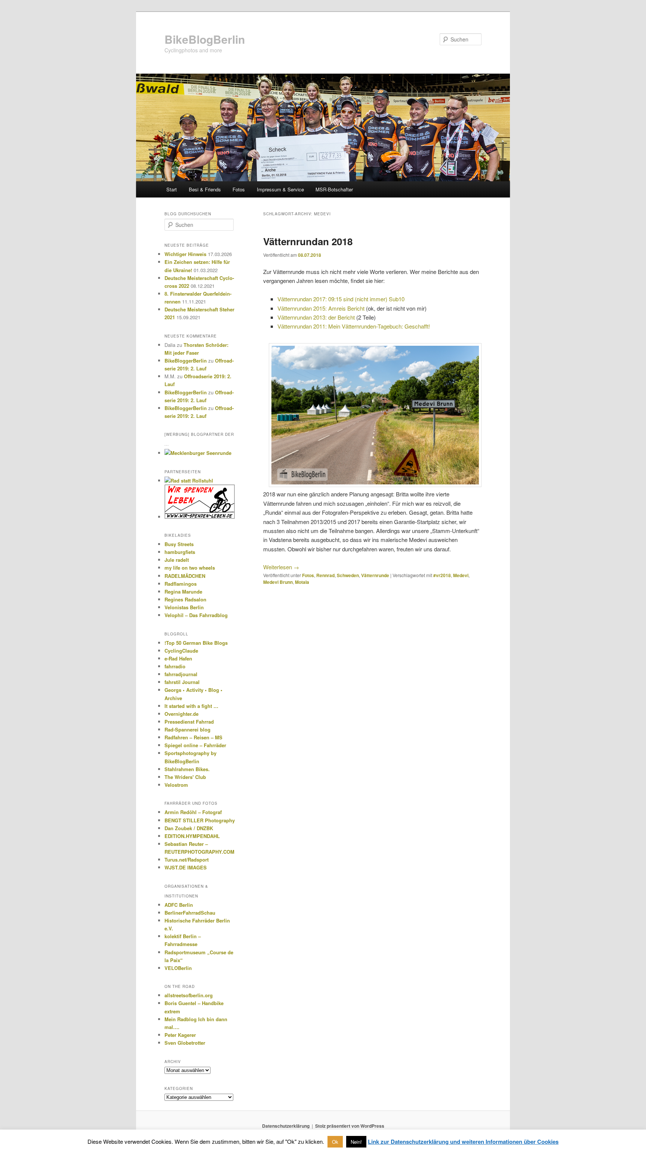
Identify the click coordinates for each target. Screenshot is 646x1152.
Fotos (239, 189)
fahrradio (174, 666)
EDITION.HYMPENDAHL (192, 836)
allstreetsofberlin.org (188, 995)
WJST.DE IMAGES (185, 867)
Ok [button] (335, 1141)
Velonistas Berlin (184, 607)
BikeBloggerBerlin (185, 360)
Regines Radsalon (185, 599)
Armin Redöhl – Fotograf (193, 812)
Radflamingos (180, 583)
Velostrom (176, 784)
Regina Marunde (183, 591)
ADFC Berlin (178, 904)
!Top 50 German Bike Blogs (196, 642)
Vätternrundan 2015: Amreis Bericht (320, 308)
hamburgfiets (179, 551)
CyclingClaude (181, 650)
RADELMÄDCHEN (184, 575)
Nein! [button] (356, 1141)
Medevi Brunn (278, 582)
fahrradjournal (180, 674)
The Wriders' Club (185, 776)
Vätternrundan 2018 (308, 241)
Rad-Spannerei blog (187, 729)
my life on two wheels (189, 567)
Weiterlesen (281, 567)
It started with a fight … (191, 705)
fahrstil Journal (182, 682)
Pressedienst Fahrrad (189, 721)
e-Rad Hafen (178, 658)
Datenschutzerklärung (286, 1125)
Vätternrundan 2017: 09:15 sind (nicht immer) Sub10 (340, 299)
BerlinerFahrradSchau (189, 912)
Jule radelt (176, 559)
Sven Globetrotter (184, 1042)
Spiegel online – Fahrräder (195, 745)
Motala (302, 582)
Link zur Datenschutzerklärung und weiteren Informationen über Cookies (463, 1141)
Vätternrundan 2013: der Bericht (316, 317)
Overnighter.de (181, 713)
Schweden (348, 575)
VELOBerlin (178, 967)
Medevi (460, 575)
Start (171, 189)
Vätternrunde (375, 575)
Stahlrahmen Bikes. (187, 769)
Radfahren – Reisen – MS (193, 737)
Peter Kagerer (180, 1034)
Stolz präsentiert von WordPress (349, 1125)
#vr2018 (442, 575)
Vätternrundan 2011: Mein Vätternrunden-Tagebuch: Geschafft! (353, 326)
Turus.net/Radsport (186, 859)
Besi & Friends (205, 189)
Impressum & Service (280, 189)
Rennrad (325, 575)
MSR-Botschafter (334, 189)
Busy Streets (179, 544)
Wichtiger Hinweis (185, 254)
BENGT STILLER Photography (199, 820)
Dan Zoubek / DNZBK (188, 828)
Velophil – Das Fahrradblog (196, 615)
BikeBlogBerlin (204, 39)
